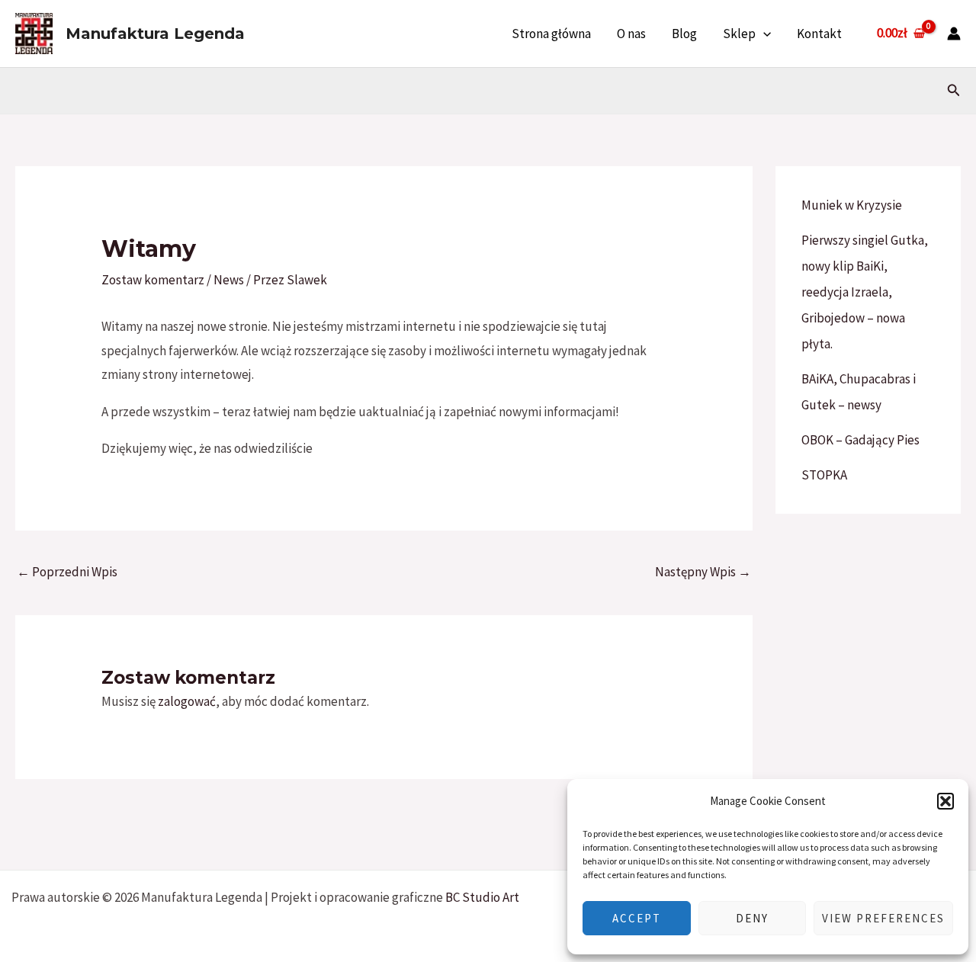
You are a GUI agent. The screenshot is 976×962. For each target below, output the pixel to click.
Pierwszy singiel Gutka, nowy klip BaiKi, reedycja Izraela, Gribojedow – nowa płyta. (864, 292)
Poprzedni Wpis (67, 571)
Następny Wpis (703, 571)
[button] (945, 801)
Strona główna (551, 33)
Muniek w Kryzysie (851, 205)
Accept (636, 918)
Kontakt (819, 33)
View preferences (883, 918)
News (229, 279)
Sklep (739, 33)
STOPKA (824, 475)
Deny (752, 918)
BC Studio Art (482, 897)
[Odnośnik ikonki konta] (954, 33)
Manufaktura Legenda (155, 33)
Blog (684, 33)
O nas (631, 33)
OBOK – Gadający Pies (860, 439)
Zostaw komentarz (152, 279)
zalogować (187, 701)
